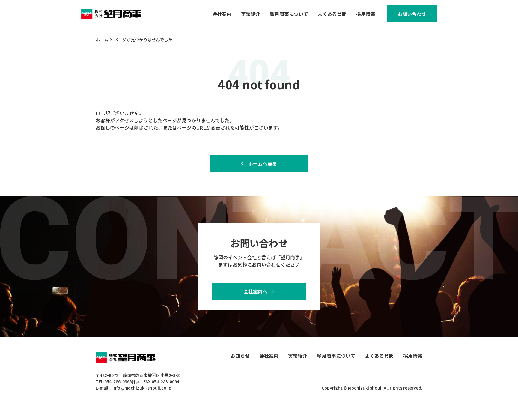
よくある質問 (332, 13)
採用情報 (365, 13)
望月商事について (289, 13)
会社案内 (221, 13)
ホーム (102, 40)
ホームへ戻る (262, 163)
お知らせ (240, 355)
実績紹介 (250, 13)
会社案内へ (255, 291)
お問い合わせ (411, 13)
